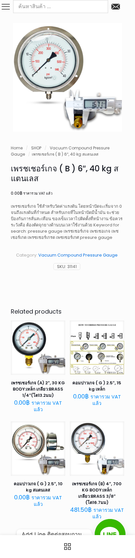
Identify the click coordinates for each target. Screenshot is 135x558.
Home (17, 148)
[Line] (110, 534)
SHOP (36, 148)
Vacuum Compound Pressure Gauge (78, 255)
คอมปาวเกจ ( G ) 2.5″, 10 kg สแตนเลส (38, 487)
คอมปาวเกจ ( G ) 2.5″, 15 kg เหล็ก (96, 386)
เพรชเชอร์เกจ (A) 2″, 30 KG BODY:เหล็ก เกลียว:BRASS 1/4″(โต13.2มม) (38, 389)
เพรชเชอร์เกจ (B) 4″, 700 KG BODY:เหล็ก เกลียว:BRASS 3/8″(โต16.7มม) (97, 493)
